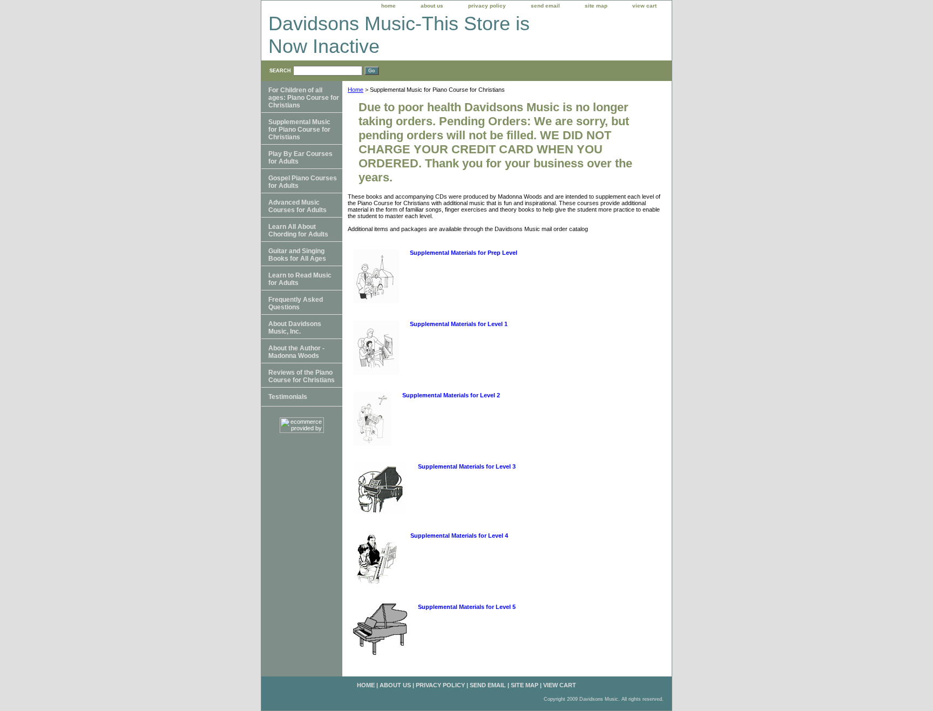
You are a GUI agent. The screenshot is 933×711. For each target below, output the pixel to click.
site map (596, 6)
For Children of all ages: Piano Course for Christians (303, 97)
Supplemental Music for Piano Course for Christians (299, 129)
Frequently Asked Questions (295, 303)
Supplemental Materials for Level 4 (459, 535)
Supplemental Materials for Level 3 (467, 466)
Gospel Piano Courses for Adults (302, 181)
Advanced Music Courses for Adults (297, 206)
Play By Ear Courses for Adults (300, 157)
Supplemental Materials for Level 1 (459, 324)
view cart (644, 6)
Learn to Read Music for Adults (300, 279)
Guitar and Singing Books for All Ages (297, 254)
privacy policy (487, 6)
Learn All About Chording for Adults (298, 230)
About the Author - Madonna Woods (296, 352)
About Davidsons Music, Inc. (294, 327)
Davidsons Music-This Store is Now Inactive (399, 34)
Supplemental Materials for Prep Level (463, 252)
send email (545, 6)
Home (355, 89)
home (388, 6)
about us (432, 6)
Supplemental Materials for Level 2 (451, 395)
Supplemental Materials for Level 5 (467, 607)
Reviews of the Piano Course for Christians (301, 376)
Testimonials (287, 397)
